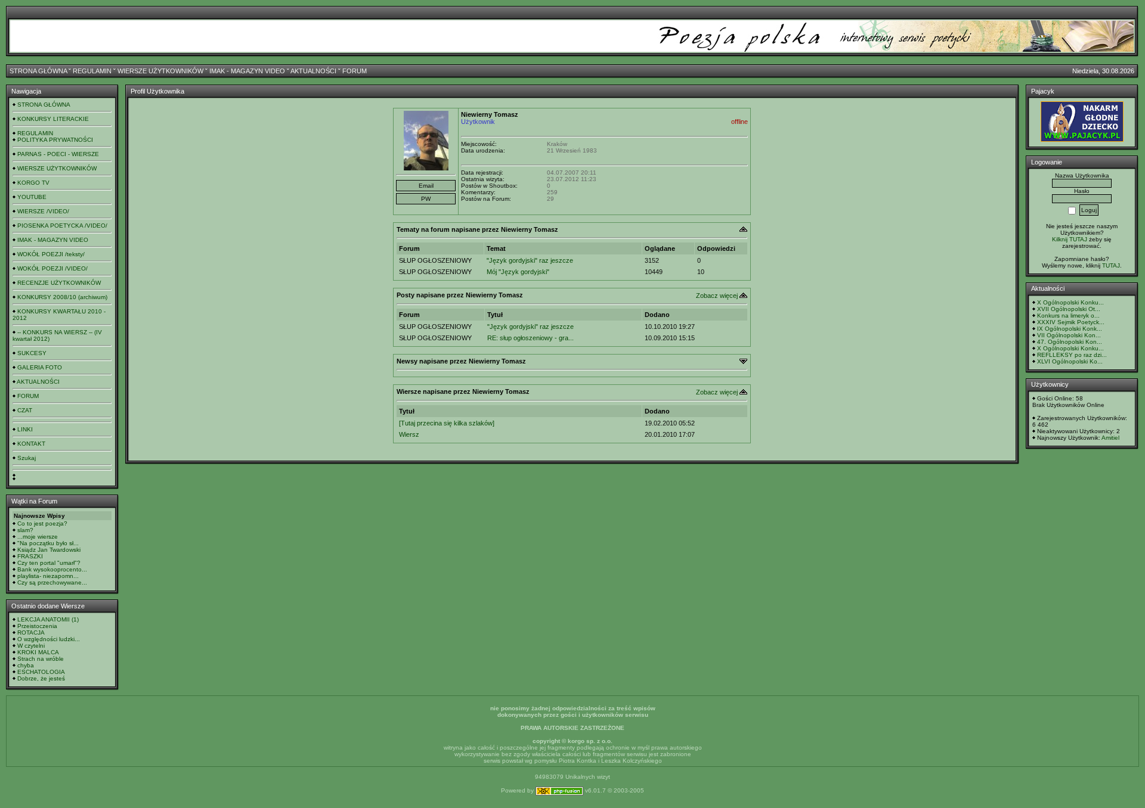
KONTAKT (31, 443)
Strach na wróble (40, 658)
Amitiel (1110, 437)
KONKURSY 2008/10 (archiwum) (62, 297)
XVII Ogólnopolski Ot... (1068, 309)
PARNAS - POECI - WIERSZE (58, 154)
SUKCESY (32, 353)
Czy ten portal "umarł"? (49, 563)
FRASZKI (30, 556)
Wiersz (409, 434)
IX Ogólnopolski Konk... (1069, 328)
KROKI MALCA (38, 652)
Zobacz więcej (717, 295)
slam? (25, 530)
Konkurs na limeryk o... (1068, 315)
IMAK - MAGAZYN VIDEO (247, 70)
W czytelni (31, 645)
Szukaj (26, 458)
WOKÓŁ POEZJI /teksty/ (51, 254)
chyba (25, 665)
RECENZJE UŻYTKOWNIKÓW (59, 282)
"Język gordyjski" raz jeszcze (530, 260)
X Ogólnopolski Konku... (1070, 302)
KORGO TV (33, 182)
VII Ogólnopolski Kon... (1069, 335)
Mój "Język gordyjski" (518, 271)
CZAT (24, 410)
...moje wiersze (37, 536)
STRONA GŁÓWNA (38, 70)
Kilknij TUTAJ (1069, 239)
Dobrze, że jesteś (41, 678)
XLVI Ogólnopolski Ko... (1070, 361)
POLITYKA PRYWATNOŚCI (55, 139)
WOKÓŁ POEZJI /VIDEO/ (52, 268)
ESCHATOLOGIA (41, 672)
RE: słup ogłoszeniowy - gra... (530, 337)
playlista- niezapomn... (48, 576)
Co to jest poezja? (42, 523)
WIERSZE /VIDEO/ (43, 211)
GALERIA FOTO (39, 367)
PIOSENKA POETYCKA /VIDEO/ (62, 225)
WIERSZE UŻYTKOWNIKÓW (160, 70)
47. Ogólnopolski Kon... (1069, 341)
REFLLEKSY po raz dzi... (1072, 355)
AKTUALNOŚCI (313, 70)
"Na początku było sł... (48, 543)
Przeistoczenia (37, 626)
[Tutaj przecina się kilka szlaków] (446, 423)
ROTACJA (31, 632)
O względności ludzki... (48, 639)
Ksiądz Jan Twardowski (49, 549)
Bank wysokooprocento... (52, 569)
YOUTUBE (32, 197)
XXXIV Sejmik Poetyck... (1070, 322)
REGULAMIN (92, 70)
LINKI (25, 429)
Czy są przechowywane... (52, 582)
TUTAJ (1111, 265)
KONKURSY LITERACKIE (53, 119)
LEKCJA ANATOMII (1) (48, 619)
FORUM (354, 70)
